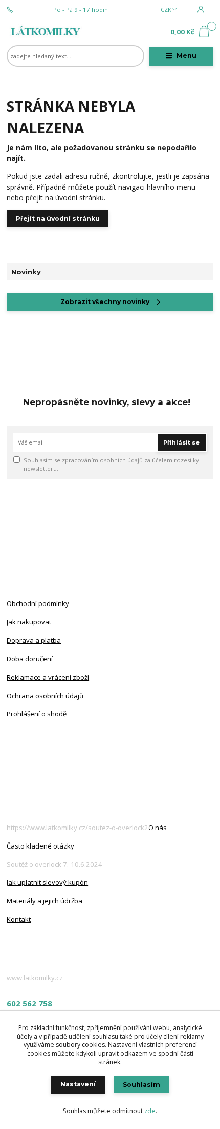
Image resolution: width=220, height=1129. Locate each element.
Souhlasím (141, 1084)
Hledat (140, 56)
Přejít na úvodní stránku (58, 219)
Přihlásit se (181, 442)
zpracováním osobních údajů (102, 460)
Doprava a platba (34, 640)
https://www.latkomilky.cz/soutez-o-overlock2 (77, 827)
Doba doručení (30, 658)
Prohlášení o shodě (37, 713)
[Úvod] (45, 32)
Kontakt (19, 919)
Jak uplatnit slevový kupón (47, 882)
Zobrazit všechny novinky (104, 302)
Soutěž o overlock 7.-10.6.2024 (54, 864)
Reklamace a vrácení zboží (48, 677)
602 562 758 (33, 10)
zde (150, 1110)
